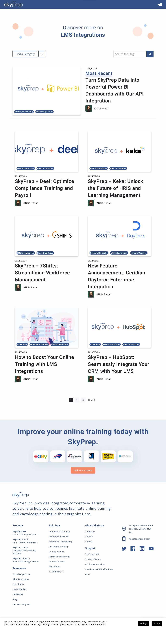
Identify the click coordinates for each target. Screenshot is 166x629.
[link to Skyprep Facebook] (133, 549)
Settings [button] (143, 623)
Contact (89, 541)
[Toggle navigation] (160, 4)
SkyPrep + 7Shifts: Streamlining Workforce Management (42, 272)
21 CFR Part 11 (56, 571)
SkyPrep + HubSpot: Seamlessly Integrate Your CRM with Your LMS (118, 364)
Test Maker (54, 566)
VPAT (87, 574)
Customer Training (58, 546)
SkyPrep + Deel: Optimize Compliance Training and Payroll (44, 188)
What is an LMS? (20, 579)
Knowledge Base (21, 574)
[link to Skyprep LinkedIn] (142, 549)
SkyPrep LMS (92, 554)
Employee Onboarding (60, 541)
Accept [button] (157, 623)
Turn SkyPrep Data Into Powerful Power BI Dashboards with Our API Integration (114, 90)
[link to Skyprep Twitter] (124, 549)
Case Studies (19, 589)
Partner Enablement (59, 556)
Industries (17, 594)
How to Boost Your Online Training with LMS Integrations (44, 364)
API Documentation (95, 564)
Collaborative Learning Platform (24, 550)
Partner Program (21, 604)
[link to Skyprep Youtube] (151, 549)
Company (90, 531)
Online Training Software (25, 533)
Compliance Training (59, 531)
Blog (14, 599)
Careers (89, 536)
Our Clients (18, 584)
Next (90, 400)
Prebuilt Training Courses (25, 560)
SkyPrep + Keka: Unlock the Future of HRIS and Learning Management (115, 188)
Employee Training (58, 536)
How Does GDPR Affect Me (99, 569)
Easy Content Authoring (24, 541)
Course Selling (56, 551)
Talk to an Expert (83, 470)
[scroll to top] (158, 612)
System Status (93, 559)
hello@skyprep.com (139, 538)
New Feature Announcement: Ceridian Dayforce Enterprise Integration (116, 276)
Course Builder (57, 561)
